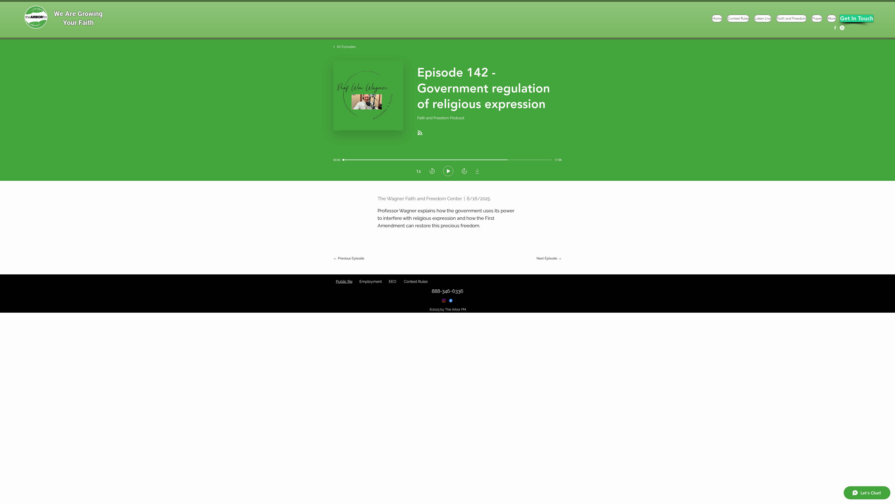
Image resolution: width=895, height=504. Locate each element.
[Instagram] (842, 27)
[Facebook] (835, 27)
